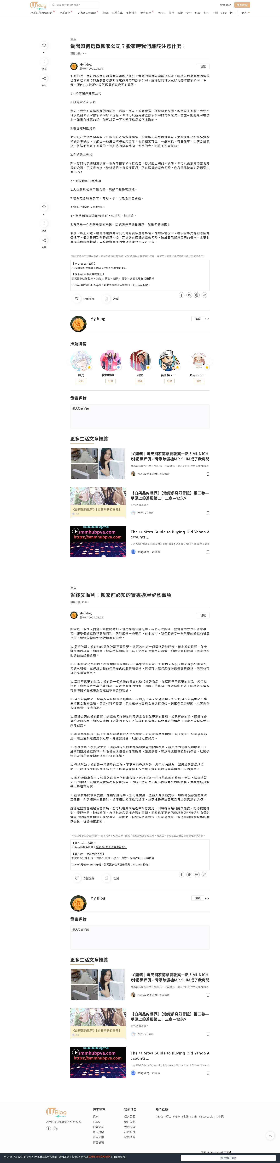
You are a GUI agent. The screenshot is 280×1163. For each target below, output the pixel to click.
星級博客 (131, 13)
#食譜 (185, 1116)
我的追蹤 (129, 1132)
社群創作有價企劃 (41, 13)
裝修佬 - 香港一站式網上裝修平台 (169, 375)
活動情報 (149, 278)
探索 (106, 13)
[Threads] (43, 267)
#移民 (220, 1116)
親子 (206, 13)
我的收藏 (129, 1127)
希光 (81, 375)
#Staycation (207, 1116)
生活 (215, 13)
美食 (171, 13)
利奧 (140, 375)
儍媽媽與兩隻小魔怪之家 (110, 375)
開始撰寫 (242, 5)
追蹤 (203, 66)
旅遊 (180, 13)
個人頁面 (129, 1116)
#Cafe (194, 1116)
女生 (189, 13)
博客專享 (145, 13)
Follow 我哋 (140, 285)
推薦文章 (117, 13)
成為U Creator (86, 13)
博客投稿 (98, 1142)
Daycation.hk (199, 375)
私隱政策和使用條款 (99, 1156)
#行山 (168, 1116)
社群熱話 (64, 13)
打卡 (90, 278)
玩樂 (197, 13)
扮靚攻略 (135, 278)
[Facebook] (43, 248)
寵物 (224, 13)
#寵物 (159, 1116)
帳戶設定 (129, 1122)
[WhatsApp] (43, 257)
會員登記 (225, 5)
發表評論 (80, 408)
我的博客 (129, 1137)
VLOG (161, 13)
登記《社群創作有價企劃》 (111, 267)
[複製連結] (43, 276)
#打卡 (176, 1116)
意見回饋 (98, 1137)
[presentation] (70, 362)
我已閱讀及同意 (228, 1157)
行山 (232, 13)
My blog (86, 64)
